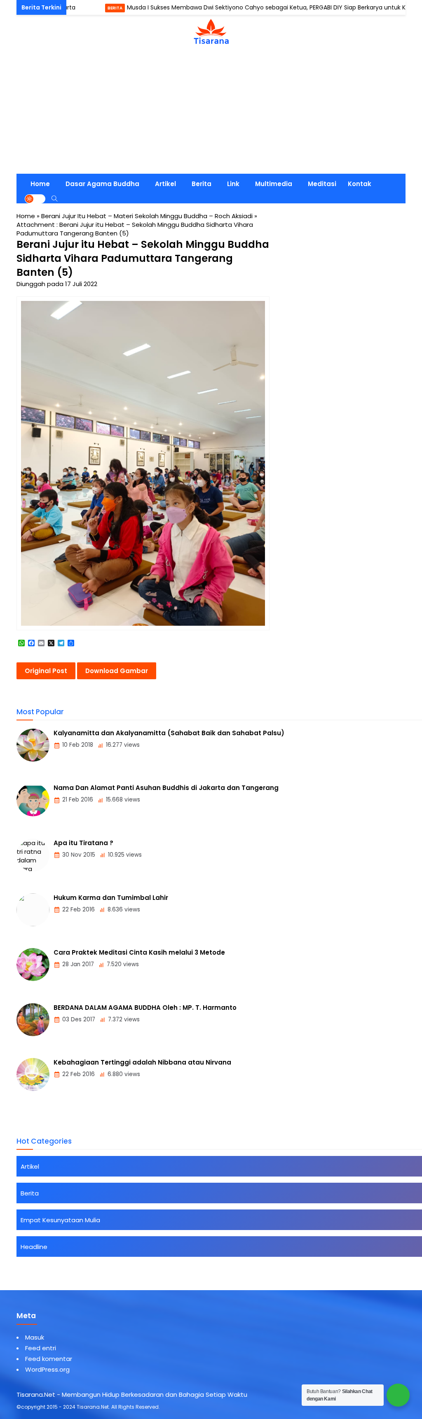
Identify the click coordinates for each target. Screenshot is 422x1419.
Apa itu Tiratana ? (83, 843)
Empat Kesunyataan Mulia (60, 1220)
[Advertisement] (211, 112)
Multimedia (273, 183)
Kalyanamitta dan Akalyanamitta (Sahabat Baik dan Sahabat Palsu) (169, 733)
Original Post (46, 670)
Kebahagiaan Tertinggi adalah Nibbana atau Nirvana (142, 1062)
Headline (34, 1246)
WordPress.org (47, 1369)
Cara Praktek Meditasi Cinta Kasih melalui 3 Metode (139, 952)
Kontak (359, 183)
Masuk (34, 1337)
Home (40, 183)
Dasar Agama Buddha (102, 183)
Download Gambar (116, 670)
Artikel (165, 183)
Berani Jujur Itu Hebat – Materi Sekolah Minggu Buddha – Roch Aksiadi (147, 216)
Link (233, 183)
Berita (89, 8)
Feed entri (40, 1348)
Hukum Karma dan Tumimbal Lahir (111, 897)
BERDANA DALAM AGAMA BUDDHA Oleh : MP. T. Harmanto (145, 1007)
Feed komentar (48, 1358)
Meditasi (322, 183)
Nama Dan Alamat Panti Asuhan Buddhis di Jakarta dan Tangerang (166, 787)
